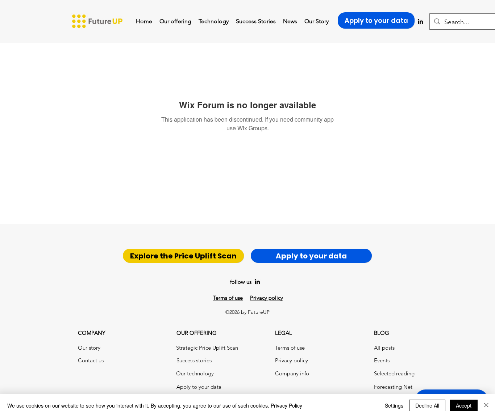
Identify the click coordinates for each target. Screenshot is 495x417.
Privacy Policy (286, 405)
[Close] (486, 405)
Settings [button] (394, 405)
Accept (463, 405)
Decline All (427, 405)
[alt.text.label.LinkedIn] (257, 281)
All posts (384, 347)
